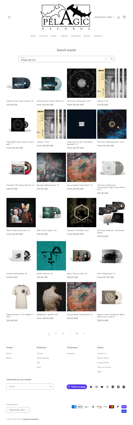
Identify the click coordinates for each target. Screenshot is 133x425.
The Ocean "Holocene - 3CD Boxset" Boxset (111, 231)
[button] (9, 17)
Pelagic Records (17, 419)
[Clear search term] (106, 59)
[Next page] (84, 333)
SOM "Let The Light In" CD (47, 230)
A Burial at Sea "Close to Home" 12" (50, 101)
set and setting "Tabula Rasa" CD (79, 315)
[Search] (112, 59)
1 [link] (48, 333)
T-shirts (40, 353)
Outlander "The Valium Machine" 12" (20, 185)
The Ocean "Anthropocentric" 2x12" (110, 142)
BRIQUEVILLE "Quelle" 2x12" (47, 315)
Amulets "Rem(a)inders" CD (16, 274)
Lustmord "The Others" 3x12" (78, 230)
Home (8, 353)
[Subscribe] (50, 387)
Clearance (71, 353)
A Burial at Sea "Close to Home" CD (19, 101)
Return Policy (103, 358)
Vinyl (39, 367)
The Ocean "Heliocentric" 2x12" (79, 101)
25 (77, 333)
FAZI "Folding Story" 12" (106, 274)
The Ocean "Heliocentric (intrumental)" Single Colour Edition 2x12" (111, 187)
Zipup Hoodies (43, 358)
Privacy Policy (103, 362)
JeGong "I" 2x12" (43, 142)
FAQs (99, 372)
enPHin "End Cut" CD (45, 274)
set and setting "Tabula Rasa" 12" (80, 185)
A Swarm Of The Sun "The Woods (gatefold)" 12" (79, 143)
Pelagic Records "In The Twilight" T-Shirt (20, 316)
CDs (38, 362)
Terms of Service (104, 367)
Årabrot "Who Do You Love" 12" (18, 230)
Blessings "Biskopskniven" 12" (48, 185)
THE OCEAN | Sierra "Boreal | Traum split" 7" (20, 143)
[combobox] (67, 59)
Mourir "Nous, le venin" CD (77, 274)
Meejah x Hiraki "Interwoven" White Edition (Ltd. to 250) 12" (110, 316)
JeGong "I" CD (102, 101)
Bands (9, 358)
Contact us (101, 353)
